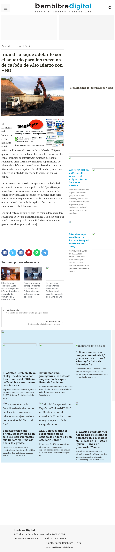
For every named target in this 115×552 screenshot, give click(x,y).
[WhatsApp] (36, 252)
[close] (5, 8)
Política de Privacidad (26, 538)
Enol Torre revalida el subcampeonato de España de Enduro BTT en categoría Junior (55, 435)
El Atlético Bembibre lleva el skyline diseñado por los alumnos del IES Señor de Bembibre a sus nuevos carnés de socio (19, 379)
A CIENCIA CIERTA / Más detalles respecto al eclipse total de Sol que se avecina (79, 177)
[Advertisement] (39, 495)
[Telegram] (44, 252)
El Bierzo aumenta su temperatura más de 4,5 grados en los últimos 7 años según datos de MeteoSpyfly (90, 358)
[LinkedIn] (20, 252)
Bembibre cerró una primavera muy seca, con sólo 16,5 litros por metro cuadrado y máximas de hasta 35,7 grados (19, 437)
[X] (12, 252)
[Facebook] (4, 252)
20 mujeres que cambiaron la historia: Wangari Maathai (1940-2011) (79, 240)
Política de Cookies (55, 538)
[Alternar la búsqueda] (110, 8)
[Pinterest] (28, 252)
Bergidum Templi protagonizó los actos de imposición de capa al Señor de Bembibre (54, 377)
